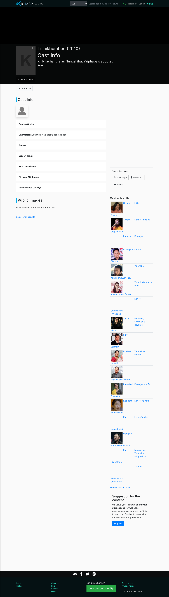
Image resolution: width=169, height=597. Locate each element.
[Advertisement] (84, 25)
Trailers (19, 586)
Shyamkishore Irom (120, 379)
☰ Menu (39, 3)
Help (53, 586)
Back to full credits (25, 217)
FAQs (53, 591)
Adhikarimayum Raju (121, 277)
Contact (54, 588)
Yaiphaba (139, 266)
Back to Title (26, 79)
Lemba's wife (141, 417)
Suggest (118, 523)
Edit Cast (26, 88)
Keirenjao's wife (142, 384)
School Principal (142, 219)
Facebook (137, 177)
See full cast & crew (120, 487)
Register (132, 3)
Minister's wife (141, 400)
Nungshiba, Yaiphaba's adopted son (140, 453)
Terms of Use (127, 583)
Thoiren (138, 466)
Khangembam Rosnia (121, 294)
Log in (142, 3)
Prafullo (127, 236)
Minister (138, 298)
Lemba (137, 249)
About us (55, 583)
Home (18, 583)
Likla (136, 203)
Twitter (120, 184)
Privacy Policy (128, 586)
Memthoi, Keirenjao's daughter (139, 321)
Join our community (101, 588)
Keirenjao (139, 236)
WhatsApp (121, 177)
